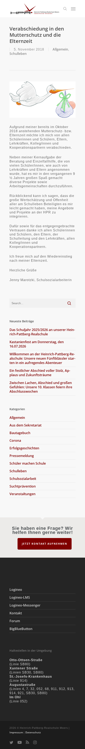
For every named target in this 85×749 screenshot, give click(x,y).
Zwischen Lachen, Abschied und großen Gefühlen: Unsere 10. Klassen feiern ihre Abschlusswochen (40, 387)
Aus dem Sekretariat (25, 425)
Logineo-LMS (19, 597)
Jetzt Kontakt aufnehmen (44, 543)
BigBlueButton (20, 629)
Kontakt (15, 613)
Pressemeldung (21, 455)
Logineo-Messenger (24, 605)
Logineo (15, 589)
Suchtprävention (22, 486)
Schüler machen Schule (27, 463)
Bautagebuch (19, 433)
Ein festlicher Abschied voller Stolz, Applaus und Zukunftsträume (39, 372)
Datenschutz (33, 732)
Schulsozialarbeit (22, 478)
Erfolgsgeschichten (24, 448)
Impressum (16, 732)
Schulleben (18, 53)
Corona (15, 440)
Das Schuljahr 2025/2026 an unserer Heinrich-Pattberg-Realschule (42, 331)
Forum (14, 621)
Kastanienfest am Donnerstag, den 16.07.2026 (36, 344)
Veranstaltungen (22, 494)
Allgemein (60, 49)
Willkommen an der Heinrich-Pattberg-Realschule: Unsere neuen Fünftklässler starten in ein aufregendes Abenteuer (42, 358)
